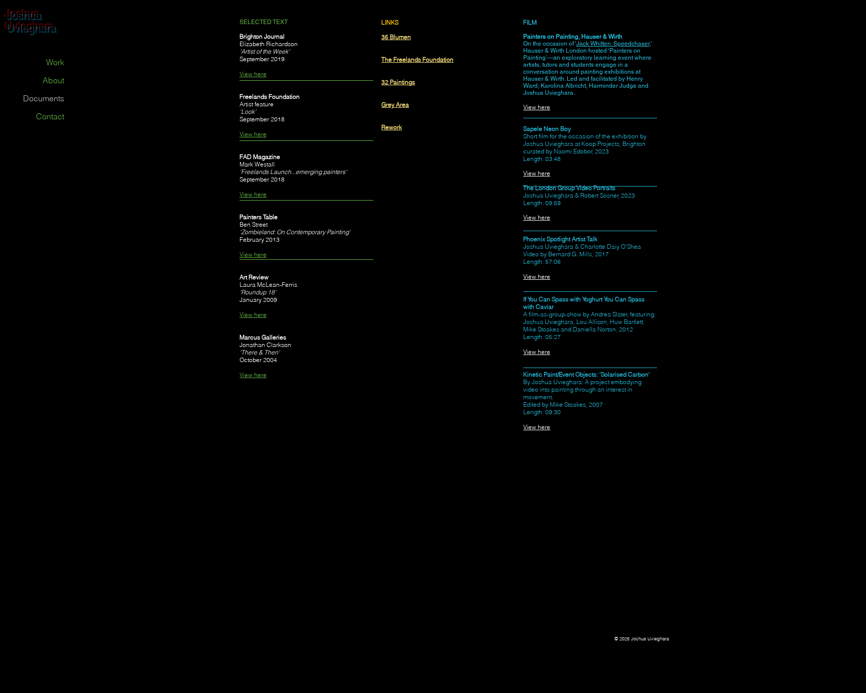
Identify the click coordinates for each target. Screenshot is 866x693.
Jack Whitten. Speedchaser (613, 43)
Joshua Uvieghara (30, 21)
